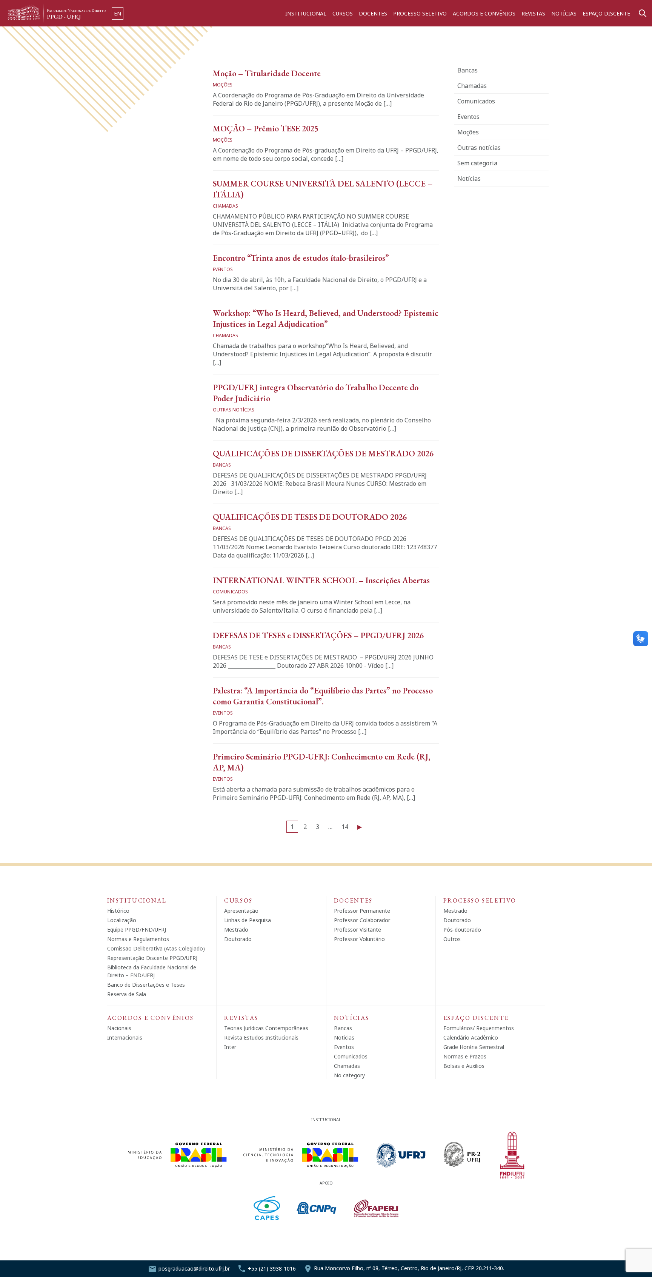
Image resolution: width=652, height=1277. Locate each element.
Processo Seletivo (420, 13)
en (117, 13)
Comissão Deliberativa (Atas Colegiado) (156, 948)
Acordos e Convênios (484, 13)
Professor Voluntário (359, 939)
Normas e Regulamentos (138, 939)
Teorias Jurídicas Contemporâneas (266, 1028)
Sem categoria (477, 163)
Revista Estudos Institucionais (261, 1037)
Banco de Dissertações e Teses (146, 984)
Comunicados (476, 101)
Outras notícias (479, 147)
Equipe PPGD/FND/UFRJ (136, 929)
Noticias (344, 1037)
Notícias (564, 13)
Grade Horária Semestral (473, 1047)
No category (349, 1075)
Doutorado (238, 939)
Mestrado (236, 929)
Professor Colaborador (362, 920)
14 (344, 827)
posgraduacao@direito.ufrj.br (194, 1268)
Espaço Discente (606, 13)
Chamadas (472, 86)
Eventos (468, 116)
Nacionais (119, 1028)
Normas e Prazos (464, 1056)
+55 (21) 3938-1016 (272, 1268)
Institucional (305, 13)
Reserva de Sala (126, 994)
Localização (121, 920)
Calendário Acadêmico (470, 1037)
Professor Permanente (362, 910)
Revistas (533, 13)
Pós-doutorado (462, 929)
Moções (468, 132)
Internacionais (124, 1037)
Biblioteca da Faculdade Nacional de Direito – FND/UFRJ (151, 971)
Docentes (373, 13)
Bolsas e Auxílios (463, 1065)
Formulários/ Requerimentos (478, 1028)
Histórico (118, 910)
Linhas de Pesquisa (247, 920)
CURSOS (342, 13)
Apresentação (241, 910)
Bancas (467, 70)
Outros (452, 939)
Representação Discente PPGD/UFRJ (152, 957)
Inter (230, 1047)
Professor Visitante (357, 929)
